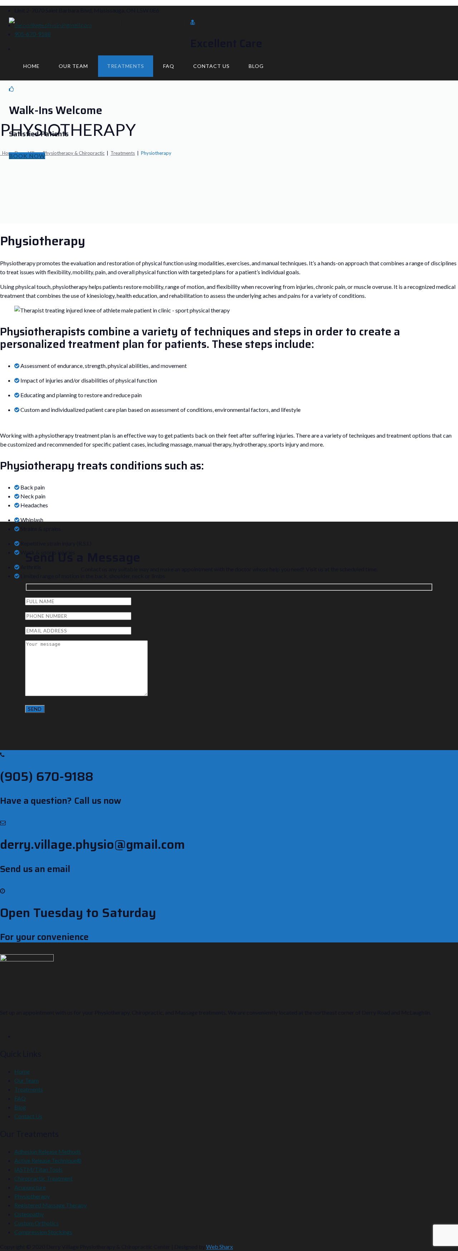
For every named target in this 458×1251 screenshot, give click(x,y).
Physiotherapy (32, 1196)
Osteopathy (29, 1214)
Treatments (125, 66)
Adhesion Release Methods (47, 1151)
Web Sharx (219, 1246)
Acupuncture (30, 1187)
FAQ (168, 66)
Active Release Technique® (48, 1160)
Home (31, 66)
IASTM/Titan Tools (38, 1169)
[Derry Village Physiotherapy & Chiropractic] (99, 22)
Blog (256, 66)
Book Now (27, 155)
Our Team (73, 66)
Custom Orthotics (36, 1223)
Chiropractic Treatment (43, 1178)
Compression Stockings (43, 1231)
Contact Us (211, 66)
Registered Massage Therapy (50, 1205)
